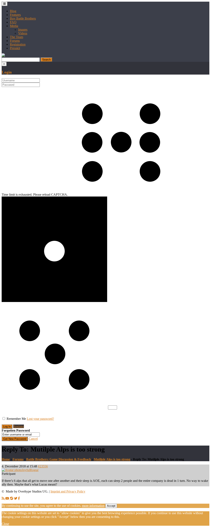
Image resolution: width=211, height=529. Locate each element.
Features (15, 14)
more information (93, 505)
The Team (16, 37)
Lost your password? (40, 418)
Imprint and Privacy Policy (67, 491)
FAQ (13, 22)
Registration (18, 44)
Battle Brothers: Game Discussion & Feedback (58, 459)
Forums (15, 40)
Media (14, 26)
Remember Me (16, 418)
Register (18, 426)
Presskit (15, 48)
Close (5, 523)
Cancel (33, 438)
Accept (111, 505)
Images (22, 29)
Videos (22, 33)
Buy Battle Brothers (23, 18)
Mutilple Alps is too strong (112, 459)
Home (6, 459)
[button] (3, 55)
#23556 (43, 466)
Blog (13, 11)
